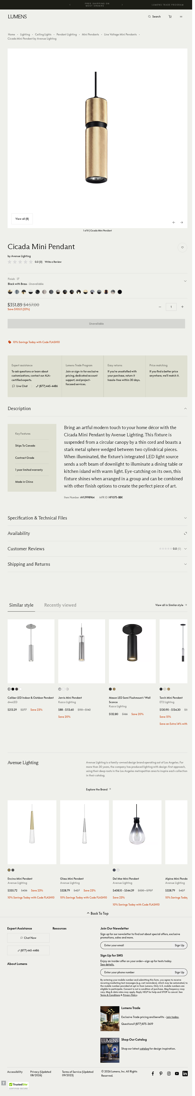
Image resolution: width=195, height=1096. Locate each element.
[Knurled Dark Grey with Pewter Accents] (64, 291)
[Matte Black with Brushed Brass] (23, 291)
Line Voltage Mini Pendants (120, 34)
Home (11, 34)
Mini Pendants (90, 34)
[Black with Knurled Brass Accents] (106, 291)
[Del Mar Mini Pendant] (137, 824)
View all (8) (22, 218)
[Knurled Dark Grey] (51, 291)
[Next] (122, 5)
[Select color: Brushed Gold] (63, 689)
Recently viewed (60, 605)
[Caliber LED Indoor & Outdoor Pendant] (31, 642)
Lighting (25, 34)
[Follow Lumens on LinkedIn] (185, 1073)
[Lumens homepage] (17, 17)
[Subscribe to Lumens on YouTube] (176, 1073)
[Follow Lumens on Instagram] (168, 1073)
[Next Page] (182, 222)
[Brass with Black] (85, 291)
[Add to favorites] (182, 247)
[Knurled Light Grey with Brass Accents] (58, 291)
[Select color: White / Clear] (118, 870)
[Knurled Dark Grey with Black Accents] (99, 291)
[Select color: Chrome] (59, 689)
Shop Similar (33, 679)
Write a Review (53, 261)
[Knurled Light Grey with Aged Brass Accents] (92, 291)
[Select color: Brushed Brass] (9, 870)
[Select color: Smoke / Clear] (114, 870)
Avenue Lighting (21, 256)
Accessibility (15, 1071)
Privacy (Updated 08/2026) (40, 1073)
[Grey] (16, 291)
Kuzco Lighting (67, 702)
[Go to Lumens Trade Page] (109, 1018)
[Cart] (170, 17)
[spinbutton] (171, 307)
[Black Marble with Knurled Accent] (37, 291)
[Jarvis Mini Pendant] (81, 642)
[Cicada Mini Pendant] (97, 138)
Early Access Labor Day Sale (97, 4)
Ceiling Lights (43, 34)
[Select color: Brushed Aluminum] (9, 689)
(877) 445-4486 (48, 386)
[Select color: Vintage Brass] (114, 689)
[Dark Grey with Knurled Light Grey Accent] (112, 291)
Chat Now (30, 937)
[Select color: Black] (12, 689)
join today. (172, 1017)
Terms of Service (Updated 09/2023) (77, 1073)
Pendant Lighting (67, 34)
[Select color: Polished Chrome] (164, 689)
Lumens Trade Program (168, 5)
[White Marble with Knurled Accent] (30, 291)
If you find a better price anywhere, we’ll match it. (164, 373)
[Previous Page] (174, 222)
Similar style (21, 605)
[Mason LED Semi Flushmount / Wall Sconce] (132, 642)
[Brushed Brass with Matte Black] (10, 291)
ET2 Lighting (167, 702)
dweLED (12, 702)
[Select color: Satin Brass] (168, 689)
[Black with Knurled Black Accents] (119, 291)
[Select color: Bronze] (16, 689)
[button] (20, 262)
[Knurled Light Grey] (44, 291)
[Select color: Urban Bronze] (110, 689)
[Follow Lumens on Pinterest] (160, 1073)
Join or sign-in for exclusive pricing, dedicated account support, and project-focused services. (82, 378)
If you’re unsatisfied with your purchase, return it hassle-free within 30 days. (124, 376)
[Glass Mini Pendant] (84, 824)
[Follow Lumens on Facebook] (152, 1073)
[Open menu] (181, 16)
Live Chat (22, 386)
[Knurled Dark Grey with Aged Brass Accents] (71, 291)
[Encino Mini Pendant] (32, 824)
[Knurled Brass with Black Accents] (78, 291)
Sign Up (179, 945)
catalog (144, 1048)
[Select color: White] (20, 689)
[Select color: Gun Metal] (12, 870)
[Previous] (70, 5)
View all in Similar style (169, 605)
